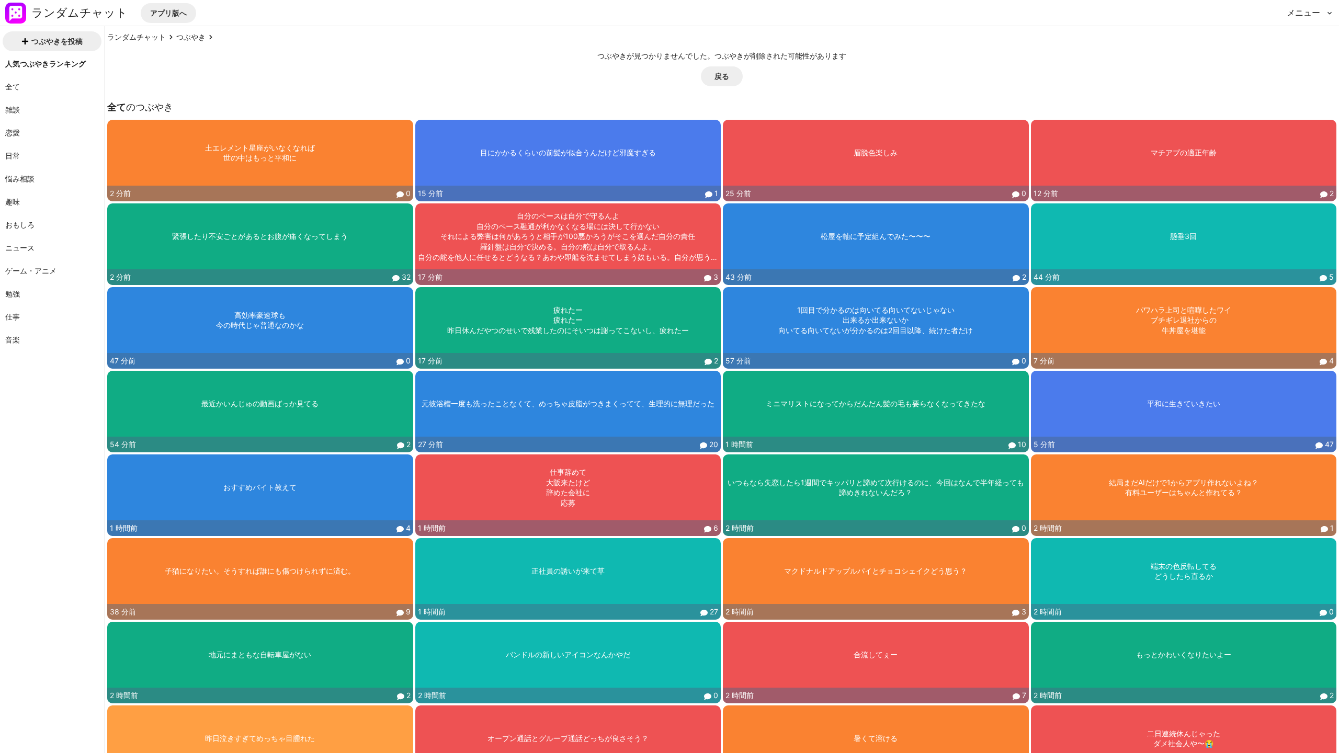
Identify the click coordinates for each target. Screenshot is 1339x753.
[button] (168, 13)
